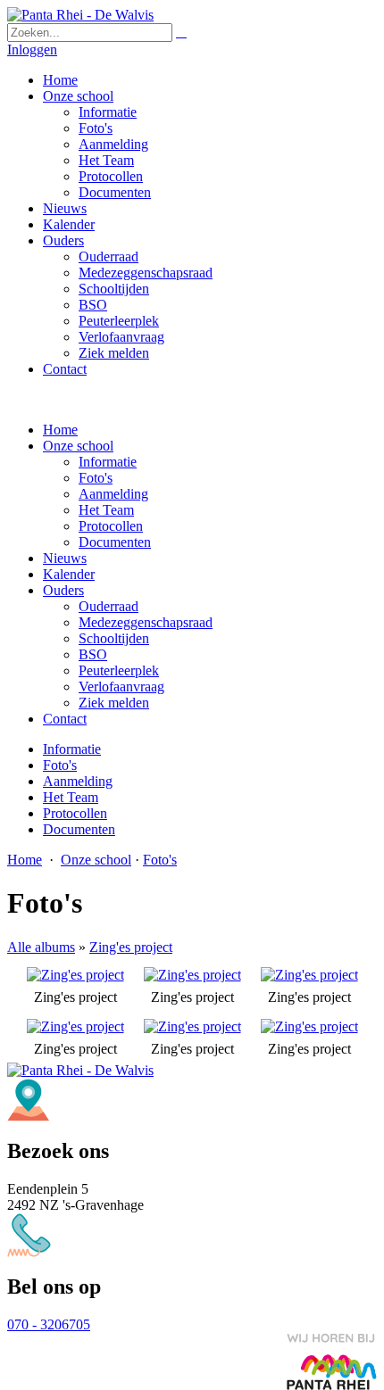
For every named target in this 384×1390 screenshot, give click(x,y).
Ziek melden (114, 702)
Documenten (115, 542)
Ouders (63, 590)
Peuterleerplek (119, 670)
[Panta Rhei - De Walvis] (80, 14)
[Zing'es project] (75, 974)
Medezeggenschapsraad (146, 622)
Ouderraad (108, 606)
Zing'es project (130, 947)
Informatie (108, 461)
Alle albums (41, 947)
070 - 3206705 (48, 1324)
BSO (93, 654)
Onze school (78, 445)
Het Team (106, 509)
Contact (65, 718)
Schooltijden (114, 638)
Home (60, 429)
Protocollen (111, 526)
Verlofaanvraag (121, 686)
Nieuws (65, 558)
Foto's (96, 477)
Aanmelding (113, 493)
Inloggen (32, 49)
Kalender (69, 574)
